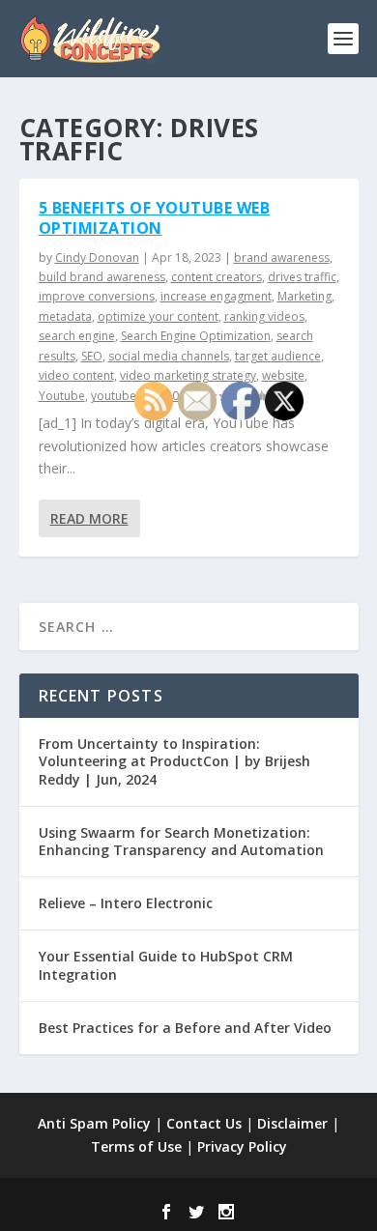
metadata (65, 316)
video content (76, 375)
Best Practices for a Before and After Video (185, 1027)
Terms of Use (136, 1146)
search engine (77, 336)
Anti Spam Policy (94, 1123)
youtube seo (125, 395)
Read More (89, 518)
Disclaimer (292, 1123)
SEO (91, 356)
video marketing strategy (188, 375)
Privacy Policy (242, 1146)
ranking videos (264, 316)
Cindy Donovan (97, 257)
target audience (278, 356)
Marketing (304, 296)
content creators (216, 277)
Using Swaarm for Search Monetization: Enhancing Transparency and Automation (181, 841)
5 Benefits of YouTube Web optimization (155, 218)
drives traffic (302, 277)
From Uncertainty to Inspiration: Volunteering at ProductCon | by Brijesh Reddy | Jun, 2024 (174, 760)
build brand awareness (102, 277)
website (283, 375)
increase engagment (216, 296)
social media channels (168, 356)
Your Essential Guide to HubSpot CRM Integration (166, 965)
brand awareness (282, 257)
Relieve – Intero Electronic (126, 903)
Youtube (62, 395)
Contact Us (204, 1123)
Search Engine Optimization (196, 336)
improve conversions (97, 296)
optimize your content (158, 316)
